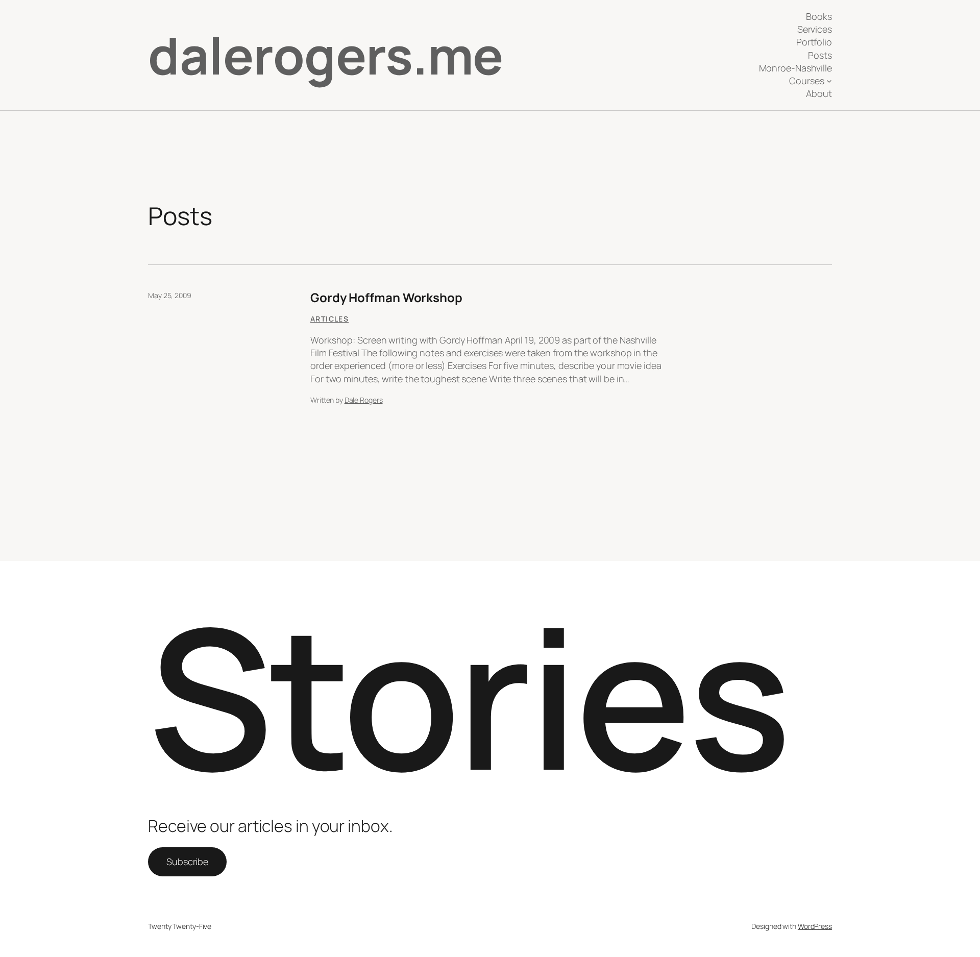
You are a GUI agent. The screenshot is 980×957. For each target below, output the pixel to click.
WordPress (815, 926)
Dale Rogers (364, 400)
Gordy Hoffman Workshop (386, 297)
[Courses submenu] (829, 81)
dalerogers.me (325, 55)
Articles (329, 319)
